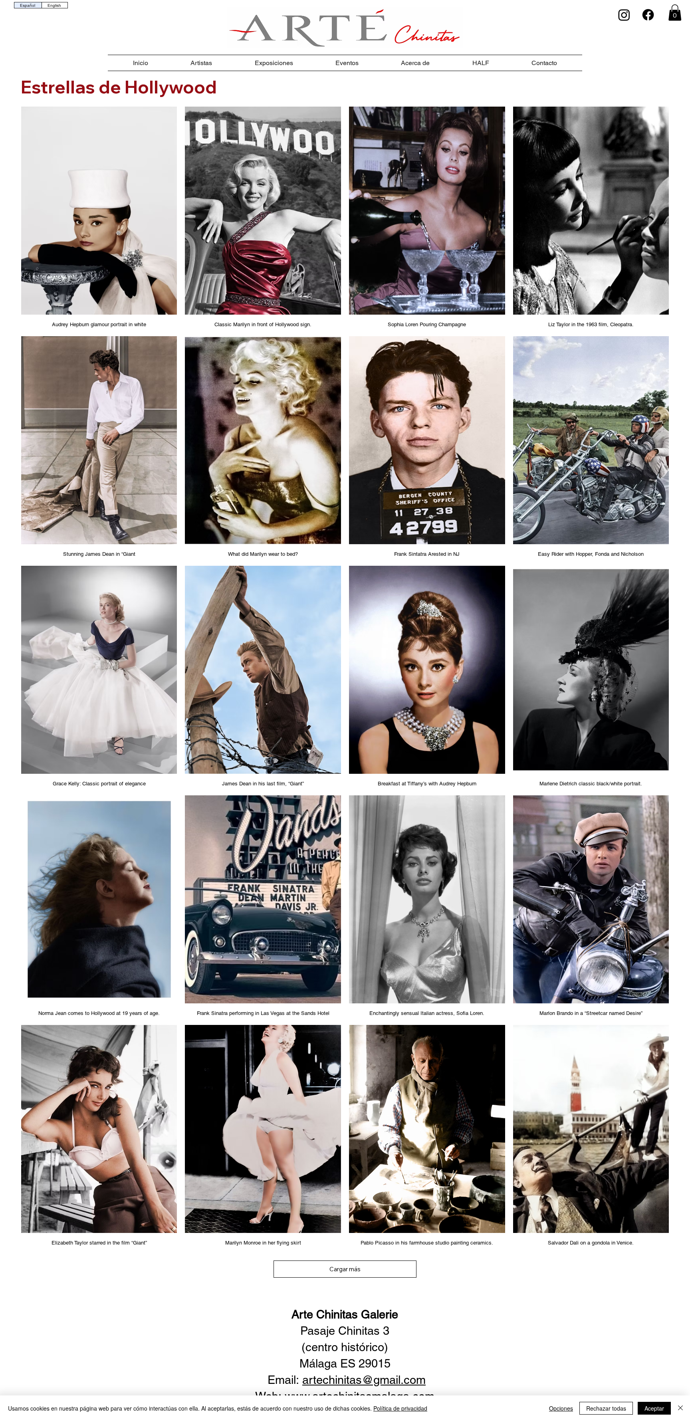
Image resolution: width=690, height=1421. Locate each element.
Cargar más (345, 1269)
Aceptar (654, 1408)
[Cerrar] (680, 1408)
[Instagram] (624, 14)
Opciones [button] (561, 1408)
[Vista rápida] (99, 211)
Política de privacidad (400, 1408)
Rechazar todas (606, 1408)
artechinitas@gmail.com (364, 1380)
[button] (675, 12)
